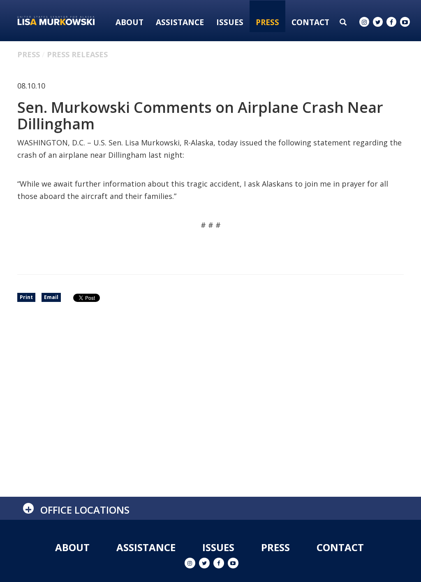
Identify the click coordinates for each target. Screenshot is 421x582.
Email (51, 297)
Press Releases (77, 54)
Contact (310, 22)
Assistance (180, 22)
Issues (229, 22)
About (129, 22)
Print (26, 297)
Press (267, 22)
